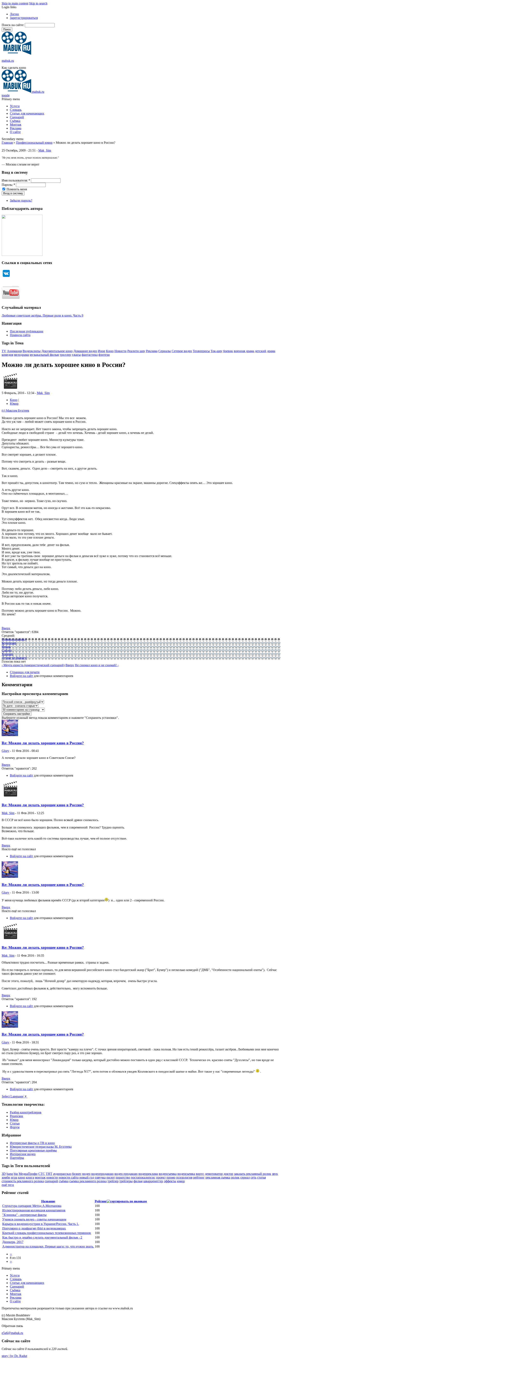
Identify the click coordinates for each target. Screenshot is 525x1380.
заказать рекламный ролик (252, 1173)
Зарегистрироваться (24, 18)
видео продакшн (126, 1173)
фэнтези (104, 354)
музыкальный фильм (44, 354)
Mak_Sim (44, 150)
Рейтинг (101, 1201)
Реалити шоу (136, 351)
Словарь (16, 109)
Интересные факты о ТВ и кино (32, 1143)
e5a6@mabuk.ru (12, 1333)
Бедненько (9, 643)
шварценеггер (153, 1181)
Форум (14, 1127)
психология (184, 1177)
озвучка (100, 1177)
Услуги (15, 106)
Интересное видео (22, 1154)
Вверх (6, 628)
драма (271, 351)
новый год (86, 1177)
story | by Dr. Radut (14, 1356)
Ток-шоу (216, 351)
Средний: (8, 635)
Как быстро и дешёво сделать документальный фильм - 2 (42, 1237)
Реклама (15, 128)
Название (48, 1201)
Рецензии (16, 1116)
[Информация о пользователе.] (10, 389)
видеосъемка (168, 1173)
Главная (7, 142)
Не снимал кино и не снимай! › (97, 665)
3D (4, 1173)
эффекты (170, 1181)
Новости (120, 351)
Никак (6, 646)
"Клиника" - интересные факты (24, 1215)
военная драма (244, 351)
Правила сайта (20, 335)
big (16, 1173)
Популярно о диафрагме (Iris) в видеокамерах (34, 1228)
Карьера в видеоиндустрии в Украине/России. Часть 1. (40, 1224)
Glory (5, 751)
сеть (253, 1177)
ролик (235, 1177)
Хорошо (7, 654)
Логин (14, 14)
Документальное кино (57, 351)
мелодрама (21, 354)
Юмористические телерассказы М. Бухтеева (41, 1146)
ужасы (76, 354)
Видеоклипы (32, 351)
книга (30, 1177)
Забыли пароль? (21, 200)
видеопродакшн (102, 1173)
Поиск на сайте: (13, 25)
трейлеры (126, 1181)
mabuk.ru (8, 60)
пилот (110, 1177)
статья (261, 1177)
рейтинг (199, 1177)
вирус (200, 1173)
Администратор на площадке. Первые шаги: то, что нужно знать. (48, 1246)
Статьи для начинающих (27, 113)
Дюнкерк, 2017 (12, 1242)
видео (86, 1173)
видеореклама (148, 1173)
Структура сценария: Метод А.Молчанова (31, 1206)
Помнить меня (16, 189)
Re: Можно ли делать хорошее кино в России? (43, 743)
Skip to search (38, 3)
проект (161, 1177)
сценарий (51, 1181)
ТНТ (49, 1173)
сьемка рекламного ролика (88, 1181)
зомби (6, 1177)
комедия (7, 354)
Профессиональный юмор (34, 142)
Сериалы (164, 351)
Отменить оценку (14, 639)
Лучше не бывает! (14, 658)
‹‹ (11, 1254)
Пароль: (8, 184)
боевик (228, 351)
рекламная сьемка (217, 1177)
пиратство (123, 1177)
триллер (65, 354)
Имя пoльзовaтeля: (16, 180)
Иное (101, 351)
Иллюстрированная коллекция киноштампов (33, 1210)
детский (260, 351)
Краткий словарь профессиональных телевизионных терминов (46, 1233)
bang (10, 1173)
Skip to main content (15, 3)
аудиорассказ (62, 1173)
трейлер (113, 1181)
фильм (138, 1181)
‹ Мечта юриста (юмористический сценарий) (33, 665)
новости (52, 1177)
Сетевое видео (182, 351)
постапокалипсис (143, 1177)
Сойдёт (7, 650)
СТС (41, 1173)
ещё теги (8, 1185)
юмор (181, 1181)
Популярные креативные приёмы (33, 1150)
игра (14, 1177)
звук (275, 1173)
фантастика (90, 354)
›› (11, 1261)
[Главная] (16, 53)
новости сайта (69, 1177)
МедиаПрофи (28, 1173)
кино (21, 1177)
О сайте (15, 132)
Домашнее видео (85, 351)
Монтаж (15, 124)
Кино (110, 351)
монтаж (40, 1177)
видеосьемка (186, 1173)
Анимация (14, 351)
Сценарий (17, 117)
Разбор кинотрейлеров (25, 1112)
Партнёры (17, 1157)
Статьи (15, 1123)
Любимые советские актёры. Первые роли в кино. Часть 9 (42, 315)
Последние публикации (26, 331)
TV (4, 351)
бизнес (76, 1173)
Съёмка (15, 121)
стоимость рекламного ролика (23, 1181)
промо (171, 1177)
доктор (228, 1173)
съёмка (63, 1181)
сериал (245, 1177)
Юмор (14, 403)
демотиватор (214, 1173)
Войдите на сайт (21, 676)
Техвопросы (201, 351)
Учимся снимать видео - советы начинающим (34, 1219)
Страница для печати (25, 672)
